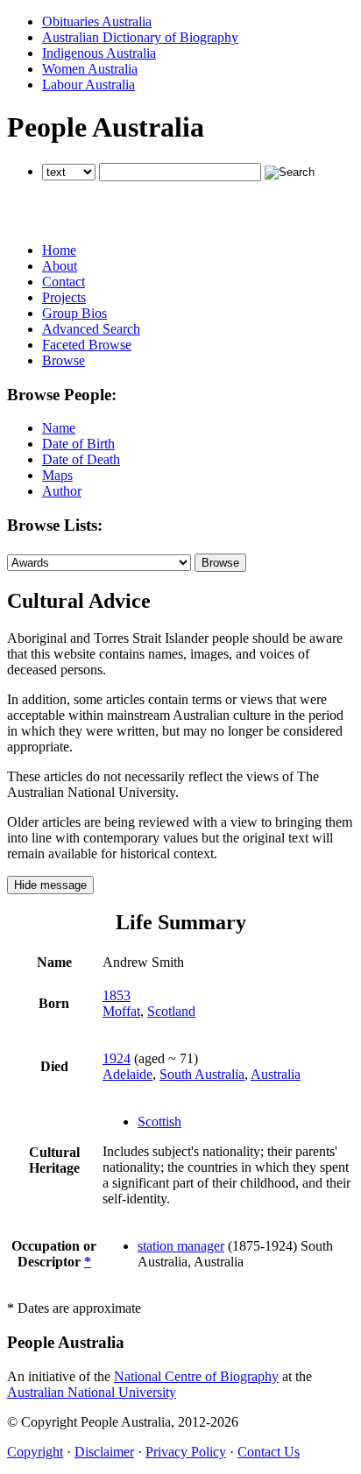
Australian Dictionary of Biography (140, 37)
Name (58, 427)
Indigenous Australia (99, 53)
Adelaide (127, 1074)
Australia (276, 1074)
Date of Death (81, 459)
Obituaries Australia (97, 21)
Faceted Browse (86, 344)
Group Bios (74, 313)
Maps (57, 475)
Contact (63, 281)
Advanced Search (91, 328)
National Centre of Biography (196, 1376)
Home (59, 250)
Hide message (50, 885)
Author (61, 490)
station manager (181, 1245)
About (59, 265)
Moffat (121, 1011)
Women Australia (90, 68)
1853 (117, 995)
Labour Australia (88, 84)
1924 (117, 1058)
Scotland (171, 1011)
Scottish (159, 1121)
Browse (63, 360)
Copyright (35, 1451)
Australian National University (91, 1392)
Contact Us (268, 1451)
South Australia (201, 1074)
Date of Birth (78, 443)
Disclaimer (104, 1451)
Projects (64, 297)
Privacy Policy (185, 1451)
